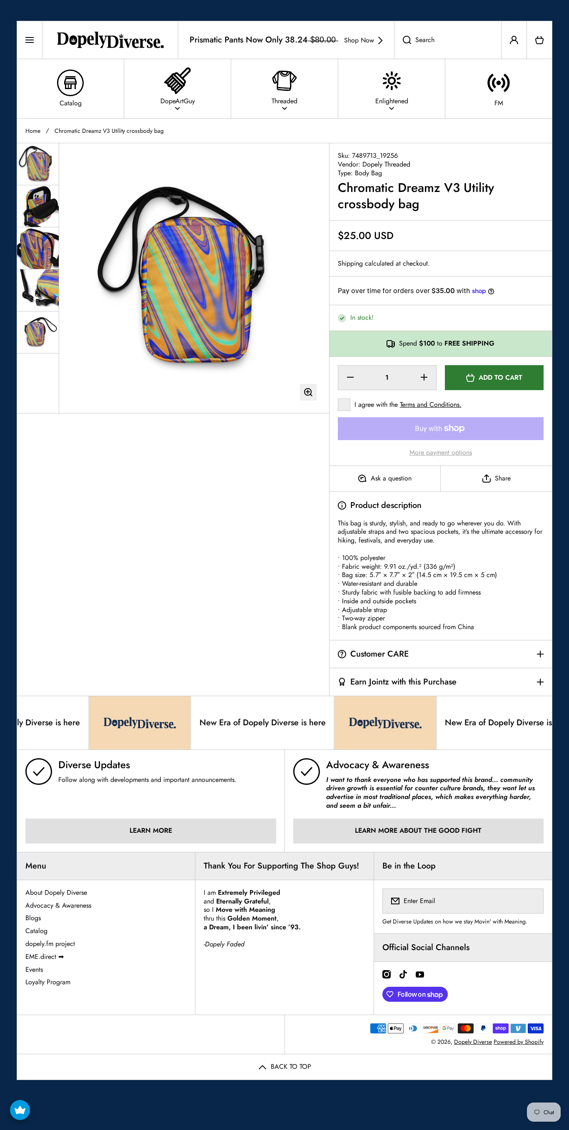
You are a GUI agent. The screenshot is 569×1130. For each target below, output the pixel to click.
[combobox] (448, 40)
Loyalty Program (47, 982)
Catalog (36, 931)
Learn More (151, 830)
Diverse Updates (94, 764)
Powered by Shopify (519, 1042)
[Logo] (110, 40)
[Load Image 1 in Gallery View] (38, 164)
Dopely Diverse (473, 1042)
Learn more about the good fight (418, 830)
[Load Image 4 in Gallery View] (38, 290)
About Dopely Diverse (56, 892)
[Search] (402, 40)
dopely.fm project (50, 943)
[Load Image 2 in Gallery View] (38, 206)
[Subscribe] (532, 901)
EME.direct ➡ (44, 956)
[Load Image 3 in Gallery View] (38, 248)
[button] (539, 40)
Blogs (33, 918)
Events (34, 969)
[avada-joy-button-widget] (20, 1110)
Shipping (350, 263)
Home (32, 130)
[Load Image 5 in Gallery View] (38, 332)
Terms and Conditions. (431, 404)
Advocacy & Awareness (377, 764)
